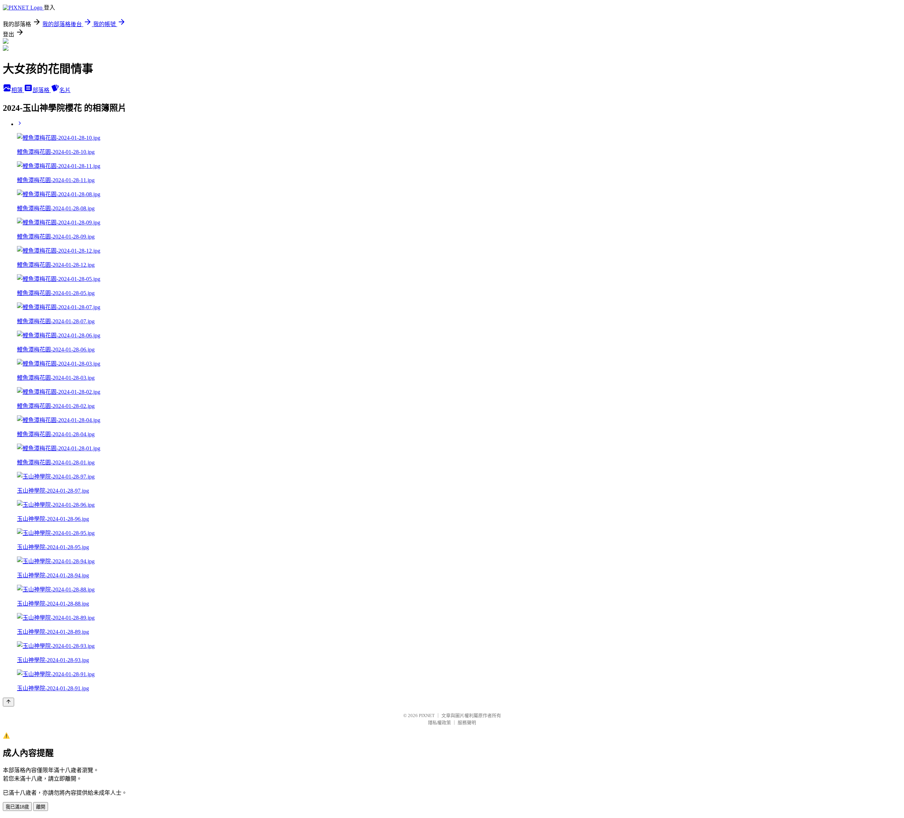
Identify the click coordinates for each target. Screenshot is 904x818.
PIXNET (427, 715)
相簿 (17, 90)
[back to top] (8, 702)
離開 (40, 807)
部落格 (41, 90)
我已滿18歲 (17, 807)
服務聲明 (467, 722)
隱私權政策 (439, 722)
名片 (65, 90)
